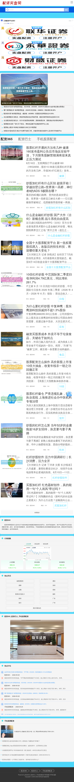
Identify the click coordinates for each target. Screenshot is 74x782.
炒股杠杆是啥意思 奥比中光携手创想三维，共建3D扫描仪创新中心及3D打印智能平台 (33, 131)
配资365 (24, 770)
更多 (70, 21)
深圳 (54, 585)
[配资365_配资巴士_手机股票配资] (12, 3)
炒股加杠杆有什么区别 (58, 207)
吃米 (61, 449)
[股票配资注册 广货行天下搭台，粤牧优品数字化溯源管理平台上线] (24, 89)
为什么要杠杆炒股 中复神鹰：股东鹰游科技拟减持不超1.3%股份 (49, 308)
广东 (54, 598)
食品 (61, 354)
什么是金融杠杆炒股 (59, 235)
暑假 (54, 581)
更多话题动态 (37, 608)
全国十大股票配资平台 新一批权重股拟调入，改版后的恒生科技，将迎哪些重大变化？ (49, 246)
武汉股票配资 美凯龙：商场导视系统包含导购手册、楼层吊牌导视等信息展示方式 (31, 117)
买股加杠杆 (60, 505)
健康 (61, 176)
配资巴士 (34, 770)
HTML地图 (53, 775)
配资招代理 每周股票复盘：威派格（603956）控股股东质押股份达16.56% (29, 113)
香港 (54, 590)
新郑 (20, 598)
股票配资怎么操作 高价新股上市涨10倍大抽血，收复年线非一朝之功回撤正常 (49, 365)
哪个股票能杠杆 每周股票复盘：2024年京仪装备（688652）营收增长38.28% (30, 110)
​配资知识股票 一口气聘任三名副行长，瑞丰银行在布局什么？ (20, 759)
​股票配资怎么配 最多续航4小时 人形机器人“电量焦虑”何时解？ (21, 741)
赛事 (20, 585)
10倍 (61, 386)
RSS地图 (46, 775)
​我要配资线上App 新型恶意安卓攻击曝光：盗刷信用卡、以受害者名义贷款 (24, 746)
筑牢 (61, 418)
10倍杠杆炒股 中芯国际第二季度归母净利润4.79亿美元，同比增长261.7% (49, 278)
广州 (54, 603)
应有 (61, 326)
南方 (20, 603)
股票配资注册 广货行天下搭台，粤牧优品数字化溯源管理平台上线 (24, 103)
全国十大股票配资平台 (58, 267)
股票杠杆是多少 (20, 594)
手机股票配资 (47, 770)
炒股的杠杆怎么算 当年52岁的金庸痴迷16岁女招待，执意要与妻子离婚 (49, 429)
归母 (61, 299)
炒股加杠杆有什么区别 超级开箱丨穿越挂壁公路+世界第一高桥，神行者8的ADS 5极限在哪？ (49, 187)
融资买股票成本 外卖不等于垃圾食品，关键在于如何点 (49, 336)
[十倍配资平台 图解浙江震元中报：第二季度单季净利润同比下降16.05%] (7, 731)
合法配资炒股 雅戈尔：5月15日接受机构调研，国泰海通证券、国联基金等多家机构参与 (33, 120)
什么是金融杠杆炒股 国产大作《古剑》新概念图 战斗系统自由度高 (49, 217)
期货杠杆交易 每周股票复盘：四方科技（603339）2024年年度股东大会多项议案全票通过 (34, 106)
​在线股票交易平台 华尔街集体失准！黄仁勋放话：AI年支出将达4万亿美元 (24, 750)
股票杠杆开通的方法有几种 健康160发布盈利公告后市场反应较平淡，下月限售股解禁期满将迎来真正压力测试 (48, 153)
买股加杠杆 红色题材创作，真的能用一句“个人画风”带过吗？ (49, 487)
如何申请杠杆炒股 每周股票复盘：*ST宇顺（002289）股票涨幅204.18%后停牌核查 (28, 672)
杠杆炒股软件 (60, 477)
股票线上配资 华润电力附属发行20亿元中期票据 (20, 127)
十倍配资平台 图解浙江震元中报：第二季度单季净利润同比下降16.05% (34, 731)
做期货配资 (20, 581)
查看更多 (37, 512)
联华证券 (41, 777)
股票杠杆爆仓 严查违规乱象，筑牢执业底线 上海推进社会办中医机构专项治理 (49, 397)
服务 (54, 594)
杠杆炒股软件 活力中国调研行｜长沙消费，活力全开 (49, 459)
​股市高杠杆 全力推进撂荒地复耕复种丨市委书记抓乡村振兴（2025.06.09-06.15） (26, 755)
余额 (20, 590)
